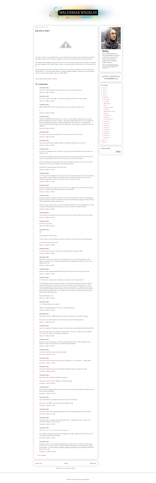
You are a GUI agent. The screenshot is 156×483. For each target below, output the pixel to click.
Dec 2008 (106, 97)
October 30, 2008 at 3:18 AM (46, 192)
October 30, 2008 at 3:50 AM (46, 209)
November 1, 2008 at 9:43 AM (47, 354)
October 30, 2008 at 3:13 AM (46, 181)
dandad (44, 79)
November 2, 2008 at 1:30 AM (47, 363)
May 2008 (106, 129)
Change (105, 105)
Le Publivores (106, 109)
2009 (104, 94)
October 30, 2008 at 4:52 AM (46, 217)
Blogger (87, 479)
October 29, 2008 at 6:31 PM (46, 137)
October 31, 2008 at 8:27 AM (46, 310)
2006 (104, 142)
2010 (104, 92)
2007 (104, 140)
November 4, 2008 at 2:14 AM (47, 414)
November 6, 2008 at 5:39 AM (47, 438)
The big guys (106, 117)
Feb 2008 (106, 135)
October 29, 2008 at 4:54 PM (46, 128)
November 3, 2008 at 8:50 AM (47, 383)
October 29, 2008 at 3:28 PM (46, 92)
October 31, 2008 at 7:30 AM (46, 298)
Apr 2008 (106, 131)
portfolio (49, 79)
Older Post (93, 463)
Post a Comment (42, 455)
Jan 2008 (106, 137)
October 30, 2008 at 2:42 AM (46, 169)
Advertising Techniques (108, 107)
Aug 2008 (106, 123)
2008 (104, 96)
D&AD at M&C (107, 103)
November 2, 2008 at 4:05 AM (47, 371)
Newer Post (38, 463)
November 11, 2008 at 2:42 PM (47, 451)
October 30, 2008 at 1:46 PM (46, 253)
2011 (104, 90)
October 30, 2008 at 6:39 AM (46, 226)
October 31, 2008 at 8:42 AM (46, 322)
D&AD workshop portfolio (109, 111)
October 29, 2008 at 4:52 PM (46, 113)
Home (66, 463)
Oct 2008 (106, 101)
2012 (104, 88)
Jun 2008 (106, 127)
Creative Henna (107, 115)
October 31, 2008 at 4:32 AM (46, 274)
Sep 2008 (106, 121)
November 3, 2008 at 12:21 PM (47, 393)
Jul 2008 (106, 125)
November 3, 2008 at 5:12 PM (47, 405)
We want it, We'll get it (108, 119)
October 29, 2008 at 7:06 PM (46, 145)
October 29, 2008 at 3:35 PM (46, 101)
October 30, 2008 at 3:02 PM (46, 265)
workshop (54, 79)
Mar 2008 (106, 133)
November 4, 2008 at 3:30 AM (47, 424)
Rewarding (106, 113)
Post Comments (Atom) (69, 468)
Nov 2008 (106, 99)
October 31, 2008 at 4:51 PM (46, 346)
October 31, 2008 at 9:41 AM (46, 336)
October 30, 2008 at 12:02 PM (47, 245)
